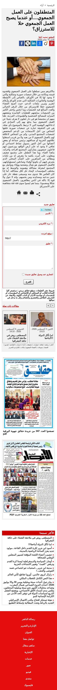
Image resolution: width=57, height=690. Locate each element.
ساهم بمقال (28, 645)
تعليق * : (49, 243)
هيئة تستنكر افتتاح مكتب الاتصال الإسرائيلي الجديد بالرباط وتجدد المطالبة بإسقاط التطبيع (31, 601)
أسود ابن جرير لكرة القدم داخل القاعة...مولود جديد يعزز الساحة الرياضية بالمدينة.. (30, 549)
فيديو (6, 345)
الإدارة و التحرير (14, 347)
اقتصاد (46, 347)
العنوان (28, 632)
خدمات (18, 345)
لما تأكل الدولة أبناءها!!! (40, 544)
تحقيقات (29, 345)
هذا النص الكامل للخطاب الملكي (35, 578)
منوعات (40, 347)
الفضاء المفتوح (31, 347)
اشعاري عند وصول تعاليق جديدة (39, 274)
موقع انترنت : (47, 233)
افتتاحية (12, 345)
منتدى (28, 678)
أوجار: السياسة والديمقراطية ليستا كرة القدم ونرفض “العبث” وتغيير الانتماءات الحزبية (30, 562)
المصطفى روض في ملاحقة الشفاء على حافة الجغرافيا (16, 338)
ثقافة (41, 345)
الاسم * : (49, 213)
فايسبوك (28, 685)
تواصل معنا (28, 639)
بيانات (23, 347)
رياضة (47, 345)
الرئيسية (50, 5)
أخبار (51, 345)
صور (28, 665)
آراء (41, 5)
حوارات (35, 345)
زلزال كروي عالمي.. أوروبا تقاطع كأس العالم (30, 574)
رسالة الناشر (28, 619)
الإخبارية (29, 652)
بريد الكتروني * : (46, 223)
